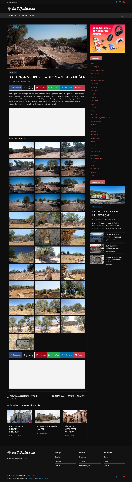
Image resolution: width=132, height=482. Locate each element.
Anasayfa (12, 16)
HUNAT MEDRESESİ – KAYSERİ (47, 427)
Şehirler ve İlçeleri (96, 158)
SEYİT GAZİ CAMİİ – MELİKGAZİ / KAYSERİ (112, 247)
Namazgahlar (95, 145)
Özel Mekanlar (95, 152)
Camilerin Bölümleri (97, 80)
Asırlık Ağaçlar (95, 67)
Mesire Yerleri (95, 138)
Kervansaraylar (95, 121)
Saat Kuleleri (94, 155)
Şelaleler (93, 165)
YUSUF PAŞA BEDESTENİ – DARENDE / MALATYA (24, 397)
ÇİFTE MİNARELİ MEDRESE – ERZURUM (17, 429)
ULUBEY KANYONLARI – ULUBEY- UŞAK (106, 213)
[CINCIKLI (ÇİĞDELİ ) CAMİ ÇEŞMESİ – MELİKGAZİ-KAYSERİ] (97, 261)
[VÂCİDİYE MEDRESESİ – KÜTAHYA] (75, 411)
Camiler (93, 77)
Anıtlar (92, 63)
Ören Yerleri (94, 148)
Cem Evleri (94, 84)
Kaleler (92, 111)
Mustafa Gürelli (25, 81)
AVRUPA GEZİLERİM (97, 70)
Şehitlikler (93, 162)
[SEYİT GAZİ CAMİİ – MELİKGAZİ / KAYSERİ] (97, 249)
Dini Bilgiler (94, 91)
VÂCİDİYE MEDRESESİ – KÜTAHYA (71, 429)
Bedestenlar (94, 74)
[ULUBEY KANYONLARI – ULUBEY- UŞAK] (107, 195)
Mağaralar (94, 131)
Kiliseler (93, 124)
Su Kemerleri (94, 169)
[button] (21, 150)
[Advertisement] (47, 122)
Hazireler (93, 107)
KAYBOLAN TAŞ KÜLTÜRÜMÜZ (100, 118)
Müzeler (93, 141)
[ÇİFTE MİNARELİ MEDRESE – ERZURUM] (19, 411)
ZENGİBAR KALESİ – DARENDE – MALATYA (68, 396)
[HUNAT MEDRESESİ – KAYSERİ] (47, 411)
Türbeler (93, 172)
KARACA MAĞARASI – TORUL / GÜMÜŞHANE (113, 236)
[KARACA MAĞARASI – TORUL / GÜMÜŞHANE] (97, 237)
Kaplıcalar (93, 114)
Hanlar (92, 104)
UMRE (92, 175)
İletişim (33, 16)
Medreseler (13, 72)
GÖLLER (93, 97)
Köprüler (93, 128)
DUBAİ (92, 94)
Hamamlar (94, 101)
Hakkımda (23, 16)
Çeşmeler (93, 87)
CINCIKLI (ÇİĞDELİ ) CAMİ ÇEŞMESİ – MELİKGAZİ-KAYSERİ (113, 259)
